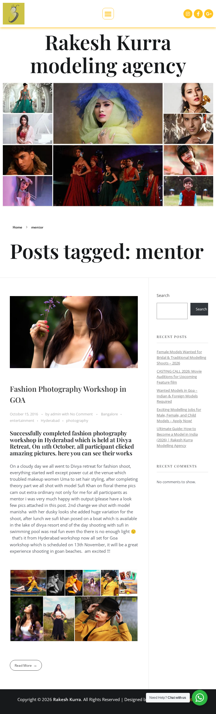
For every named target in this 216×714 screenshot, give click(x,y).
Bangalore (109, 414)
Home (17, 227)
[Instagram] (187, 13)
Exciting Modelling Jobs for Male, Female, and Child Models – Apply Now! (179, 415)
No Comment (81, 414)
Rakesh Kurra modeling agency (108, 53)
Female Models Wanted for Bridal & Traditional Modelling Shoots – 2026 (181, 357)
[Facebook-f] (198, 13)
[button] (108, 13)
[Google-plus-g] (208, 13)
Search (163, 295)
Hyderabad (50, 420)
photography (77, 420)
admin (56, 414)
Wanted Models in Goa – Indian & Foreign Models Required (177, 396)
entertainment (22, 420)
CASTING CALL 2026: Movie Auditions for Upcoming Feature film (179, 377)
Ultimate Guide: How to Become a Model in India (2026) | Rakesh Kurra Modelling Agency (177, 437)
